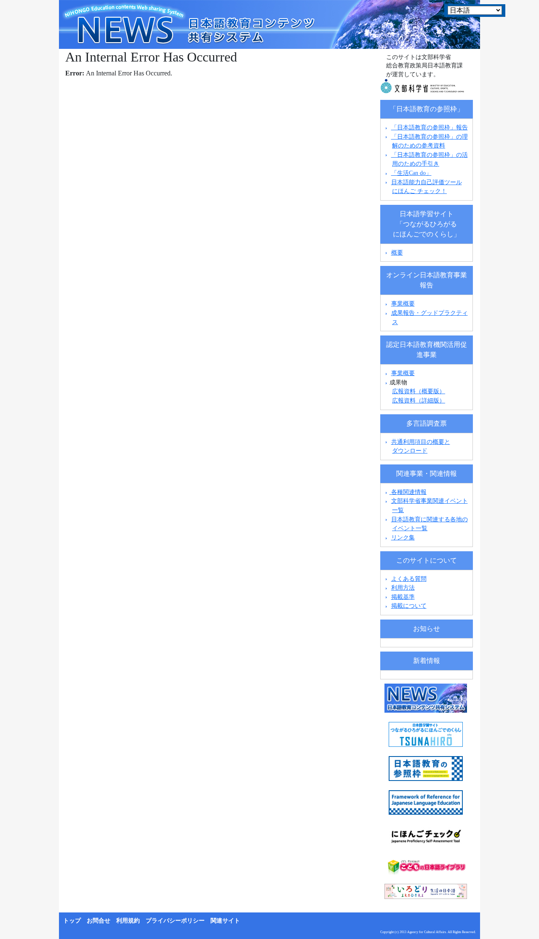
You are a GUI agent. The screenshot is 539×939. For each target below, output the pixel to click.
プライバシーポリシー (175, 921)
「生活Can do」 (411, 172)
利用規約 (128, 921)
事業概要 (403, 303)
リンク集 (403, 537)
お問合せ (98, 921)
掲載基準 (403, 596)
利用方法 (403, 587)
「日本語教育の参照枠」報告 (429, 127)
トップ (72, 921)
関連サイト (225, 921)
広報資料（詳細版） (418, 400)
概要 (397, 252)
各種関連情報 (408, 491)
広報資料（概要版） (418, 391)
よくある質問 (409, 578)
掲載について (409, 605)
